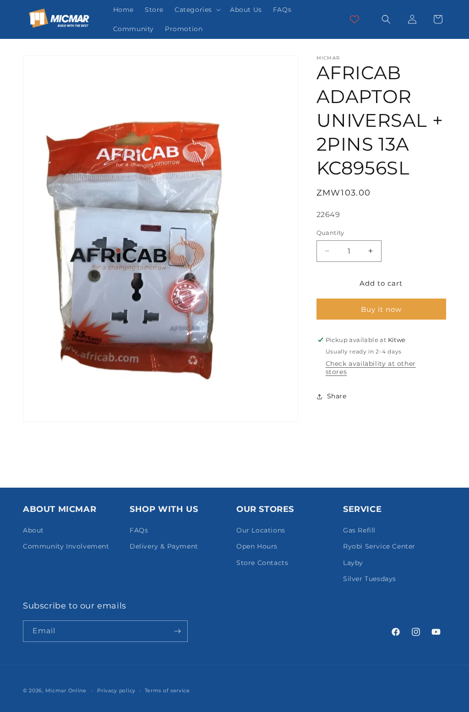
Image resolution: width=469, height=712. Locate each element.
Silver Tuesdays (369, 579)
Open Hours (257, 546)
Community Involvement (66, 546)
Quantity (330, 232)
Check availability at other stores (371, 367)
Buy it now (381, 309)
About (33, 530)
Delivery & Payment (164, 546)
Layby (353, 563)
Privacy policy (116, 690)
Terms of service (167, 690)
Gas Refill (359, 530)
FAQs (139, 530)
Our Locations (260, 530)
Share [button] (337, 396)
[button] (196, 9)
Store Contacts (262, 563)
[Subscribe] (177, 631)
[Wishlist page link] (354, 19)
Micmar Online (66, 690)
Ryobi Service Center (379, 546)
